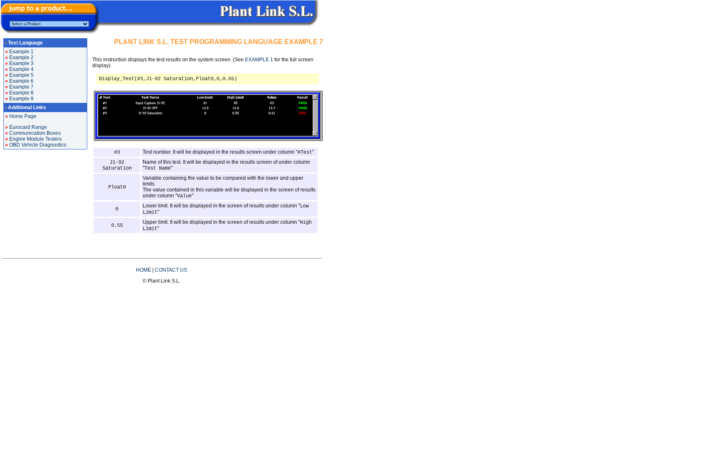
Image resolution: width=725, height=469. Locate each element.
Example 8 (21, 93)
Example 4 (21, 69)
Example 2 (21, 57)
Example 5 (21, 75)
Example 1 (21, 52)
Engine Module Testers (35, 139)
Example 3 (21, 63)
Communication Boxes (35, 133)
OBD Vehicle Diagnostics (37, 145)
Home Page (23, 116)
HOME (143, 270)
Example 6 (21, 81)
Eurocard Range (28, 127)
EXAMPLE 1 (259, 60)
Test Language (25, 43)
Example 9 (21, 99)
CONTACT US (171, 270)
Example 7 (21, 87)
